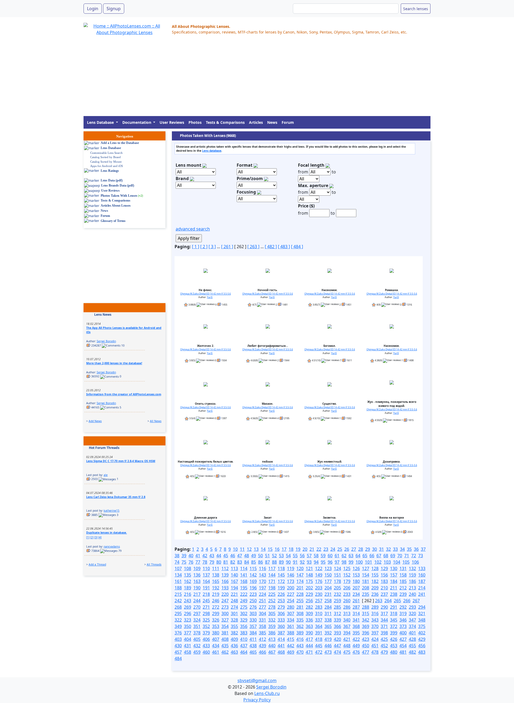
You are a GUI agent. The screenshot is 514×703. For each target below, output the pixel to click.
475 (346, 652)
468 (281, 652)
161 (178, 581)
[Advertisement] (244, 78)
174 (300, 581)
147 (300, 575)
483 (421, 652)
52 (274, 556)
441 (281, 646)
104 (396, 562)
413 (271, 639)
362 (300, 626)
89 (281, 562)
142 (253, 575)
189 (187, 588)
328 (234, 620)
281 (300, 607)
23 (325, 549)
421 (346, 639)
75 (184, 562)
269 (187, 607)
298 (206, 613)
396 (365, 633)
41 (197, 556)
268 (178, 607)
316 (375, 613)
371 (384, 626)
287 (356, 607)
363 (309, 626)
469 (290, 652)
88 (274, 562)
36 (416, 549)
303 (253, 613)
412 (262, 639)
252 (271, 601)
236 (375, 594)
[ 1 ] (195, 247)
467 (271, 652)
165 (215, 581)
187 (421, 581)
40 (190, 556)
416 (300, 639)
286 (346, 607)
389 (300, 633)
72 (413, 556)
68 (385, 556)
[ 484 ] (297, 247)
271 (206, 607)
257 (318, 601)
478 (375, 652)
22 (318, 549)
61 (337, 556)
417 (309, 639)
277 (262, 607)
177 (328, 581)
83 (239, 562)
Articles (256, 122)
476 (356, 652)
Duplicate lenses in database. (106, 532)
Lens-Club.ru (267, 693)
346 (403, 620)
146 (290, 575)
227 (290, 594)
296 (187, 613)
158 (403, 575)
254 (290, 601)
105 (406, 562)
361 (290, 626)
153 (356, 575)
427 (403, 639)
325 (206, 620)
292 (403, 607)
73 (420, 556)
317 (384, 613)
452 (384, 646)
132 (412, 568)
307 (290, 613)
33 (395, 549)
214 (421, 588)
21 (311, 549)
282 (309, 607)
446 (328, 646)
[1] (87, 537)
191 (206, 588)
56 (302, 556)
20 (305, 549)
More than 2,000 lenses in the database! (114, 363)
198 (271, 588)
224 (262, 594)
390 (309, 633)
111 (215, 568)
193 (225, 588)
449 (356, 646)
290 (384, 607)
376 (178, 633)
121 (309, 568)
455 (412, 646)
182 (375, 581)
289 (375, 607)
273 (225, 607)
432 (197, 646)
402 (421, 633)
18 (291, 549)
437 (243, 646)
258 (328, 601)
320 (412, 613)
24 (332, 549)
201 (300, 588)
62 (344, 556)
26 (346, 549)
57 (309, 556)
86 (260, 562)
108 (187, 568)
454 (403, 646)
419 (328, 639)
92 (302, 562)
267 (416, 601)
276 (253, 607)
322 (178, 620)
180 (356, 581)
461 (215, 652)
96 (330, 562)
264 (388, 601)
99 (351, 562)
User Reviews (172, 122)
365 (328, 626)
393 (337, 633)
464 (243, 652)
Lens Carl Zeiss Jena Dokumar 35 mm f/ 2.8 (115, 497)
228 (300, 594)
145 (281, 575)
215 (178, 594)
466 (262, 652)
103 (387, 562)
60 (330, 556)
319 (403, 613)
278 (271, 607)
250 (253, 601)
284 (328, 607)
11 (242, 549)
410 (243, 639)
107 (178, 568)
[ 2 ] (203, 247)
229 (309, 594)
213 (412, 588)
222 (243, 594)
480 (393, 652)
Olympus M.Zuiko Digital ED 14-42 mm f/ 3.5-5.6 (205, 293)
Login (92, 9)
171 (271, 581)
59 (323, 556)
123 (328, 568)
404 (187, 639)
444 (309, 646)
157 (393, 575)
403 (178, 639)
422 (356, 639)
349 (178, 626)
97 (337, 562)
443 (300, 646)
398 (384, 633)
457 (178, 652)
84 (246, 562)
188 (178, 588)
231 (328, 594)
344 (384, 620)
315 (365, 613)
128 (375, 568)
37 (423, 549)
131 (403, 568)
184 (393, 581)
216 (187, 594)
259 (337, 601)
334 (290, 620)
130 (393, 568)
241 (421, 594)
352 (206, 626)
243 (187, 601)
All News (155, 421)
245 (206, 601)
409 (234, 639)
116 (262, 568)
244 (197, 601)
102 (377, 562)
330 (253, 620)
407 (215, 639)
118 (281, 568)
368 (356, 626)
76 (190, 562)
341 (356, 620)
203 (318, 588)
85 (253, 562)
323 (187, 620)
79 (211, 562)
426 (393, 639)
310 (318, 613)
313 (346, 613)
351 (197, 626)
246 (215, 601)
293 (412, 607)
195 (243, 588)
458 (187, 652)
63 (351, 556)
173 (290, 581)
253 (281, 601)
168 (243, 581)
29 (367, 549)
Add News (95, 421)
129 (384, 568)
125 (346, 568)
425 (384, 639)
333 (281, 620)
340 (346, 620)
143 (262, 575)
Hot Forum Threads (104, 447)
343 (375, 620)
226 (281, 594)
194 (234, 588)
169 (253, 581)
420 (337, 639)
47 (239, 556)
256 (309, 601)
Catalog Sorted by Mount (106, 161)
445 (318, 646)
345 (393, 620)
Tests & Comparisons (225, 122)
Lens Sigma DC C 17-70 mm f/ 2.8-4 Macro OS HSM (120, 461)
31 (381, 549)
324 (197, 620)
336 (309, 620)
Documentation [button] (137, 122)
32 (388, 549)
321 (421, 613)
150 (328, 575)
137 (206, 575)
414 (281, 639)
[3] (95, 537)
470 (300, 652)
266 (406, 601)
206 (346, 588)
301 (234, 613)
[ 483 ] (284, 247)
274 (234, 607)
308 (300, 613)
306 (281, 613)
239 (403, 594)
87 (267, 562)
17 (284, 549)
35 (409, 549)
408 (225, 639)
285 (337, 607)
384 (253, 633)
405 (197, 639)
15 (270, 549)
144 (271, 575)
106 (415, 562)
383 (243, 633)
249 (243, 601)
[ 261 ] (227, 247)
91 (295, 562)
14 (263, 549)
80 (218, 562)
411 (253, 639)
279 (281, 607)
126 (356, 568)
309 (309, 613)
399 (393, 633)
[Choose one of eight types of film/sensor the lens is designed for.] (256, 165)
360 (281, 626)
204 (328, 588)
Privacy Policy (257, 700)
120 (300, 568)
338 (328, 620)
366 (337, 626)
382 (234, 633)
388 (290, 633)
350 (187, 626)
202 (309, 588)
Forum (288, 122)
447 (337, 646)
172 (281, 581)
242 (178, 601)
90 (288, 562)
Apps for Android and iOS (106, 166)
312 (337, 613)
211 (393, 588)
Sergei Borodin (106, 341)
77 (197, 562)
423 (365, 639)
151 (337, 575)
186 (412, 581)
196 (253, 588)
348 (421, 620)
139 (225, 575)
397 (375, 633)
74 (177, 562)
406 (206, 639)
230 (318, 594)
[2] (91, 537)
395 (356, 633)
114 (243, 568)
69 (392, 556)
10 (235, 549)
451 (375, 646)
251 (262, 601)
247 (225, 601)
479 (384, 652)
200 (290, 588)
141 (243, 575)
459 (197, 652)
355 (234, 626)
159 (412, 575)
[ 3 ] (212, 247)
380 (215, 633)
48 (246, 556)
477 (365, 652)
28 (360, 549)
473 (328, 652)
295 (178, 613)
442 (290, 646)
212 (403, 588)
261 (356, 601)
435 (225, 646)
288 (365, 607)
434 (215, 646)
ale (106, 475)
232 (337, 594)
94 (316, 562)
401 (412, 633)
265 (397, 601)
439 (262, 646)
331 (262, 620)
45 (225, 556)
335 (300, 620)
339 (337, 620)
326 (215, 620)
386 (271, 633)
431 (187, 646)
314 (356, 613)
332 (271, 620)
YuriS (210, 297)
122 (318, 568)
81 (225, 562)
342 (365, 620)
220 (225, 594)
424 (375, 639)
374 (412, 626)
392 (328, 633)
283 (318, 607)
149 (318, 575)
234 (356, 594)
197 (262, 588)
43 (211, 556)
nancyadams (112, 546)
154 (365, 575)
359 (271, 626)
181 (365, 581)
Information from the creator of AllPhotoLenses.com (123, 394)
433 (206, 646)
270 (197, 607)
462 (225, 652)
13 (256, 549)
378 (197, 633)
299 (215, 613)
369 (365, 626)
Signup (114, 9)
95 (323, 562)
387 (281, 633)
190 (197, 588)
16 (277, 549)
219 (215, 594)
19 (298, 549)
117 (271, 568)
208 (365, 588)
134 (178, 575)
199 (281, 588)
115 (253, 568)
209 (375, 588)
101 (368, 562)
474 (337, 652)
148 (309, 575)
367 (346, 626)
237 (384, 594)
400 (403, 633)
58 (316, 556)
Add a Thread (97, 564)
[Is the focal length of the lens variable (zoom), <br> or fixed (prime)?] (266, 178)
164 (206, 581)
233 (346, 594)
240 (412, 594)
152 (346, 575)
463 (234, 652)
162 (187, 581)
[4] (99, 537)
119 (290, 568)
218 (206, 594)
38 (177, 556)
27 (353, 549)
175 (309, 581)
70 (399, 556)
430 (178, 646)
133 (421, 568)
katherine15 (111, 510)
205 (337, 588)
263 (378, 601)
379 (206, 633)
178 (337, 581)
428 (412, 639)
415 (290, 639)
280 (290, 607)
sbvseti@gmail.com (257, 680)
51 (267, 556)
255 (300, 601)
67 (378, 556)
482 (412, 652)
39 (184, 556)
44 (218, 556)
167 (234, 581)
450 (365, 646)
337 (318, 620)
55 (295, 556)
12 (249, 549)
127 (365, 568)
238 (393, 594)
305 (271, 613)
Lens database (211, 150)
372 (393, 626)
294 (421, 607)
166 (225, 581)
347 (412, 620)
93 (309, 562)
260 (346, 601)
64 (358, 556)
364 (318, 626)
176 (318, 581)
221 (234, 594)
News (272, 122)
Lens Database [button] (101, 122)
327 (225, 620)
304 (262, 613)
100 (359, 562)
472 (318, 652)
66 (371, 556)
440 (271, 646)
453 (393, 646)
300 (225, 613)
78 (204, 562)
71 (406, 556)
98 (344, 562)
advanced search (193, 229)
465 (253, 652)
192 (215, 588)
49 (253, 556)
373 (403, 626)
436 (234, 646)
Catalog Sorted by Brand (105, 157)
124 (337, 568)
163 (197, 581)
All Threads (154, 564)
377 (187, 633)
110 (206, 568)
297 (197, 613)
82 (232, 562)
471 (309, 652)
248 (234, 601)
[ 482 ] (271, 247)
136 (197, 575)
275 (243, 607)
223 (253, 594)
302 (243, 613)
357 (253, 626)
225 (271, 594)
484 (178, 658)
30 (374, 549)
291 (393, 607)
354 (225, 626)
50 (260, 556)
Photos (195, 122)
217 (197, 594)
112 (225, 568)
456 (421, 646)
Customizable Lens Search (106, 152)
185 (403, 581)
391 (318, 633)
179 (346, 581)
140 (234, 575)
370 (375, 626)
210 (384, 588)
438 (253, 646)
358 (262, 626)
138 (215, 575)
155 (375, 575)
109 (197, 568)
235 (365, 594)
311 (328, 613)
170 (262, 581)
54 (288, 556)
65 (364, 556)
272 (215, 607)
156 (384, 575)
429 (421, 639)
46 (232, 556)
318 (393, 613)
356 (243, 626)
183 (384, 581)
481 (403, 652)
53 (281, 556)
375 (421, 626)
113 (234, 568)
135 (187, 575)
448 (346, 646)
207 (356, 588)
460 (206, 652)
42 (204, 556)
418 (318, 639)
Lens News (102, 314)
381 (225, 633)
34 (402, 549)
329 (243, 620)
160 (421, 575)
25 (339, 549)
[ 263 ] (253, 247)
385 (262, 633)
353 (215, 626)
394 (346, 633)
